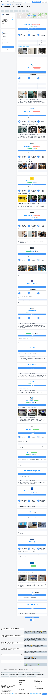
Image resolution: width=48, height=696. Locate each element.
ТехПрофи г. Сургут (31, 250)
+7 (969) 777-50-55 (32, 184)
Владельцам (21, 684)
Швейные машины (30, 674)
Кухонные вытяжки (36, 672)
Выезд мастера (5, 42)
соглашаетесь (12, 693)
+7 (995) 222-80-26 (32, 72)
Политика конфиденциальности (38, 681)
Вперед (36, 619)
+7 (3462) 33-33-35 (32, 514)
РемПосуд (27, 24)
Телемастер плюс (32, 591)
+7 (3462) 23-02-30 (32, 351)
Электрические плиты (13, 672)
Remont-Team (27, 68)
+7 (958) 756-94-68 (32, 115)
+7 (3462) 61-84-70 (32, 368)
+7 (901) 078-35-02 (32, 494)
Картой (4, 39)
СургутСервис (31, 283)
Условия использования (38, 688)
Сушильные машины (5, 676)
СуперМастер (32, 310)
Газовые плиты (21, 672)
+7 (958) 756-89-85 (32, 28)
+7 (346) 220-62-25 (32, 433)
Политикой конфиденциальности (35, 693)
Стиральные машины (39, 674)
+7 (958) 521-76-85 (26, 2)
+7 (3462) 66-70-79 (32, 456)
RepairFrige (27, 215)
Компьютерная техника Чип (32, 470)
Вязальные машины (22, 676)
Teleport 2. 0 (31, 511)
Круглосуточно (5, 33)
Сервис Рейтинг (3, 4)
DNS (29, 566)
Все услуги (20, 682)
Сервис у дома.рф (31, 180)
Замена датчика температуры (5, 21)
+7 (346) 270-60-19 (32, 594)
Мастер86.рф (27, 146)
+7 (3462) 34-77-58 (32, 335)
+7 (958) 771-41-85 (32, 219)
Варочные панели (13, 676)
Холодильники (28, 672)
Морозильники (12, 674)
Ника (28, 452)
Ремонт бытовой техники (31, 491)
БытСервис (32, 381)
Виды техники (9, 4)
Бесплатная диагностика (7, 43)
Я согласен (44, 693)
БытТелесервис (32, 331)
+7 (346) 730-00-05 (32, 404)
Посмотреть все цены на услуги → (24, 46)
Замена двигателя (5, 15)
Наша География (21, 689)
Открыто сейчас (6, 34)
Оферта (35, 690)
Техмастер (32, 541)
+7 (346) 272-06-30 (32, 314)
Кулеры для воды (4, 674)
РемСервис (32, 347)
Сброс (8, 49)
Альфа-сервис (29, 400)
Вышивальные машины (31, 676)
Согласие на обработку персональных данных (38, 683)
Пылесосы (24, 674)
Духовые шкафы (4, 672)
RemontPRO (27, 111)
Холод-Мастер (32, 364)
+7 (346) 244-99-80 (32, 150)
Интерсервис (28, 429)
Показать (8, 47)
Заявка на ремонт (37, 1)
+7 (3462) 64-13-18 (32, 608)
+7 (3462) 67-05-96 (32, 385)
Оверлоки (18, 674)
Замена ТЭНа (4, 19)
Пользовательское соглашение (37, 686)
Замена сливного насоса (5, 23)
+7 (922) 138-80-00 (32, 253)
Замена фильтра (5, 24)
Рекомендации (21, 687)
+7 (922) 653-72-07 (32, 287)
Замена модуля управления (4, 17)
